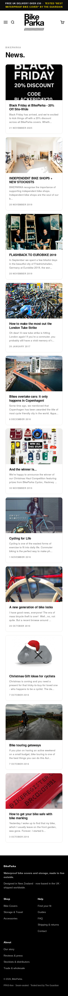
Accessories (10, 918)
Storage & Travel (13, 912)
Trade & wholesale (14, 968)
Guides (42, 912)
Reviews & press (13, 955)
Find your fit (44, 905)
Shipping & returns (48, 924)
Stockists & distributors (17, 961)
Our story (9, 949)
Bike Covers (10, 905)
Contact (42, 931)
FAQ (40, 918)
